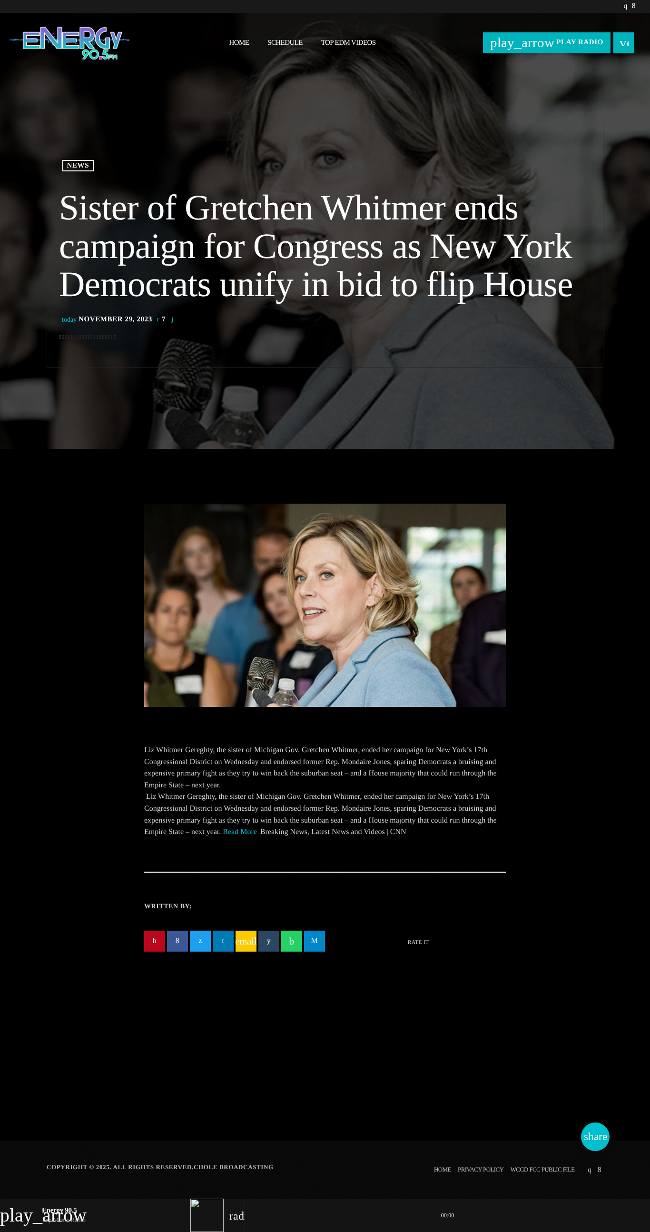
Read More (240, 832)
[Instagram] (625, 6)
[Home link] (69, 43)
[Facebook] (633, 6)
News (78, 165)
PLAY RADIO (546, 42)
